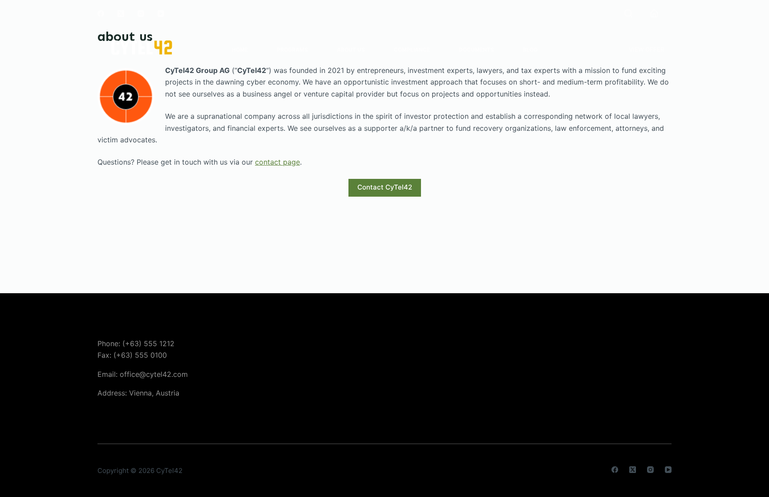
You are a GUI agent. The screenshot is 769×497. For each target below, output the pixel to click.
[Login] (654, 13)
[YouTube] (161, 13)
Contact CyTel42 (384, 187)
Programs (292, 49)
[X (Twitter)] (120, 13)
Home (240, 49)
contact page (277, 162)
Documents (476, 49)
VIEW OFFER (646, 49)
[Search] (628, 13)
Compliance (412, 49)
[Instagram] (141, 13)
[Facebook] (100, 13)
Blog (530, 49)
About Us (351, 49)
